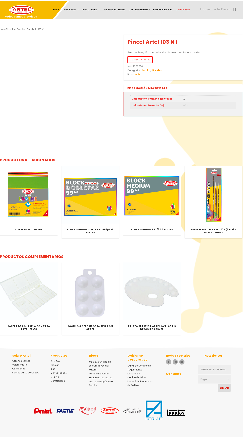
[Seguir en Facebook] (168, 362)
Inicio (56, 10)
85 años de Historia (114, 10)
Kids (53, 369)
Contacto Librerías (139, 10)
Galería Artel (183, 10)
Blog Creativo (89, 10)
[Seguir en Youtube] (181, 362)
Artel (138, 74)
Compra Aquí (139, 59)
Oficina (55, 377)
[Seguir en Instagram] (175, 362)
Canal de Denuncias (139, 365)
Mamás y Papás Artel (101, 381)
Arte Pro (55, 361)
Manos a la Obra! (99, 373)
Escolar (11, 29)
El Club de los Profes (100, 377)
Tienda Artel (69, 10)
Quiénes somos (21, 361)
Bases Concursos (162, 10)
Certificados (58, 381)
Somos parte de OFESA (25, 372)
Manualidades (59, 373)
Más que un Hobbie (100, 362)
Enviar (224, 387)
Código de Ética (136, 377)
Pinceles (21, 29)
